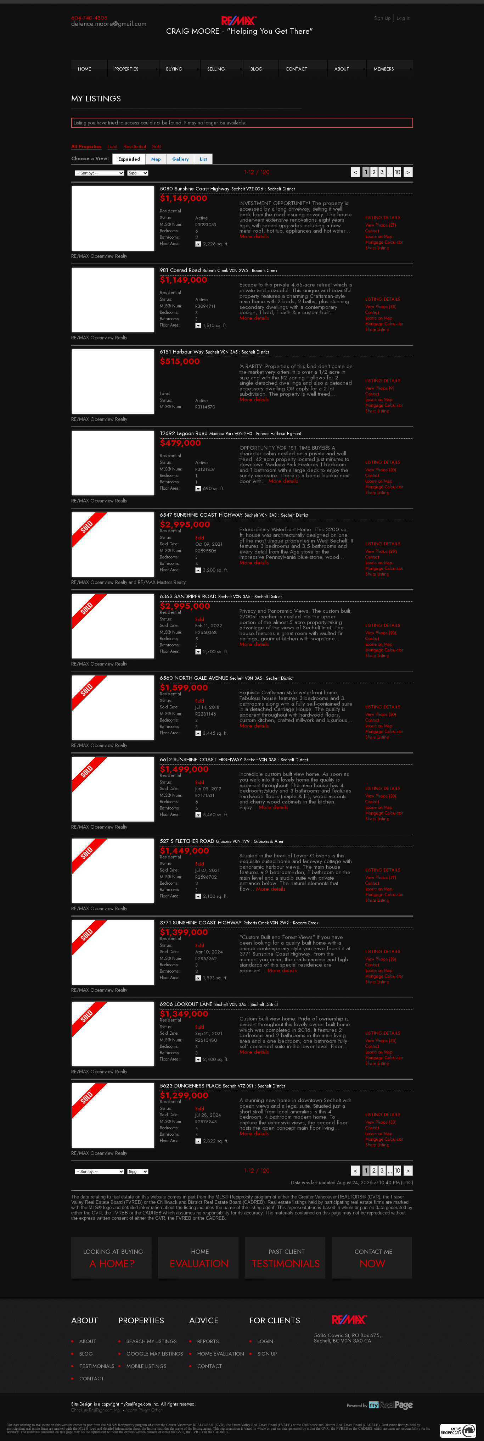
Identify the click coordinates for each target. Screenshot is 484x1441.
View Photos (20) (380, 470)
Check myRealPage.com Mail (96, 1410)
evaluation (199, 1263)
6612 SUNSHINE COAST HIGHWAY (234, 759)
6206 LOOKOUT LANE (219, 1004)
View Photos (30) (380, 959)
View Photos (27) (380, 225)
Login (265, 1341)
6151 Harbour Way (214, 352)
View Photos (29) (381, 551)
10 (397, 172)
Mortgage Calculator (384, 242)
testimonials (286, 1263)
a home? (112, 1263)
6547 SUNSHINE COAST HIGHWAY (234, 515)
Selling (216, 69)
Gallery (180, 159)
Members (384, 69)
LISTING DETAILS (382, 217)
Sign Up (382, 18)
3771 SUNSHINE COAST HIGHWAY (239, 923)
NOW (372, 1263)
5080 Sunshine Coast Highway (227, 189)
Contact (297, 69)
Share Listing (377, 248)
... (390, 172)
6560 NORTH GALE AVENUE (226, 678)
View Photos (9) (379, 388)
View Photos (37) (380, 877)
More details (254, 236)
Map (156, 159)
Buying (174, 69)
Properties (126, 69)
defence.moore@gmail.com (108, 23)
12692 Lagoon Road (230, 433)
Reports (208, 1341)
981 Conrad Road (218, 270)
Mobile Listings (146, 1366)
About (341, 69)
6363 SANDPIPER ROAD (221, 596)
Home (84, 69)
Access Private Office (144, 1410)
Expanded (129, 159)
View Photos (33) (380, 1040)
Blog (257, 69)
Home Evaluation (220, 1353)
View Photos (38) (380, 307)
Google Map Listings (154, 1353)
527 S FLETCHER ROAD (221, 841)
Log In (403, 18)
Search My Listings (151, 1341)
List (203, 159)
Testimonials (96, 1366)
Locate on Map (378, 236)
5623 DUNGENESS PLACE (222, 1086)
